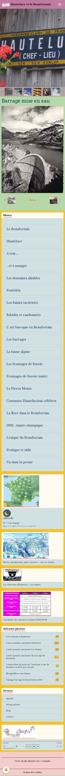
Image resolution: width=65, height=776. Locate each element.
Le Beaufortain (17, 229)
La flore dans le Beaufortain (27, 413)
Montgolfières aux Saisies (32, 673)
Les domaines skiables (23, 278)
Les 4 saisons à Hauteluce (32, 636)
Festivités (13, 290)
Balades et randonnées (23, 315)
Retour (32, 200)
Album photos (13, 704)
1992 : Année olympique (24, 425)
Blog (8, 710)
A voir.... (12, 253)
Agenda (9, 698)
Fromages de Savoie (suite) (26, 376)
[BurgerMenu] (59, 4)
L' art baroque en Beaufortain (29, 327)
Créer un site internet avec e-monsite (32, 761)
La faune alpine (18, 352)
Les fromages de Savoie (24, 364)
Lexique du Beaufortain (24, 437)
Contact (9, 717)
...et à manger (16, 266)
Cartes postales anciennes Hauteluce (32, 643)
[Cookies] (6, 770)
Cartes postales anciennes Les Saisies (32, 649)
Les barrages (16, 339)
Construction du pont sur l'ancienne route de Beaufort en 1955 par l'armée (32, 665)
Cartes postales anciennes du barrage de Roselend (32, 656)
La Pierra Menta (18, 388)
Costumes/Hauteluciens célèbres (31, 401)
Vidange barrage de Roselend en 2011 (32, 680)
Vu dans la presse (19, 462)
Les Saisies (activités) (22, 302)
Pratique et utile (18, 450)
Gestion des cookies (32, 772)
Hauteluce (14, 241)
